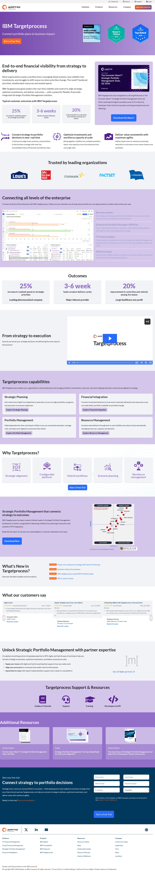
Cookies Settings (69, 869)
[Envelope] (46, 829)
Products (99, 7)
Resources (113, 7)
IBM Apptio (44, 842)
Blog (79, 845)
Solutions (85, 7)
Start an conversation (26, 800)
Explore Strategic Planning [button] (17, 410)
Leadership (119, 845)
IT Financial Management (11, 842)
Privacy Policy (57, 869)
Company (127, 7)
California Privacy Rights (85, 869)
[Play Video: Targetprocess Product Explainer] (110, 338)
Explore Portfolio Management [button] (18, 433)
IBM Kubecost (45, 849)
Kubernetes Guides (84, 849)
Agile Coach (8, 603)
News (117, 852)
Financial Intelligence (9, 852)
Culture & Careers (121, 842)
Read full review (12, 622)
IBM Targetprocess (46, 852)
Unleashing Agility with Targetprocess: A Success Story (123, 603)
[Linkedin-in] (36, 829)
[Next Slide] (151, 618)
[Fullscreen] (150, 363)
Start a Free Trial (104, 814)
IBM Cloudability (46, 845)
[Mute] (141, 363)
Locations (118, 856)
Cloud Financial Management (12, 845)
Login (150, 1)
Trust (117, 849)
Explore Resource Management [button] (95, 433)
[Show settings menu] (146, 363)
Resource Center (83, 842)
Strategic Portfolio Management (13, 849)
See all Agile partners (123, 671)
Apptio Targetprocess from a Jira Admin (68, 603)
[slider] (105, 363)
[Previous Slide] (4, 618)
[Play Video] (69, 363)
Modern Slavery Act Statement (105, 869)
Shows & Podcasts (84, 852)
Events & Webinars (84, 856)
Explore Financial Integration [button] (94, 410)
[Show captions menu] (137, 363)
